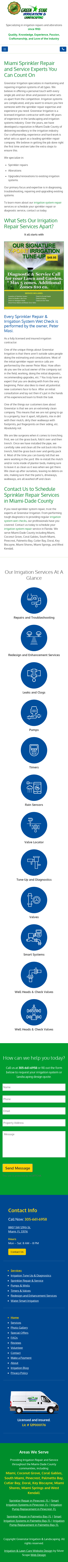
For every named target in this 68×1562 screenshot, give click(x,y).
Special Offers (19, 1332)
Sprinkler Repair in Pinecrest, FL (29, 1500)
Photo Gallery (19, 1327)
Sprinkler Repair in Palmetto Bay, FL (29, 1516)
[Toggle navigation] (5, 49)
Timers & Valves (21, 1290)
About (14, 1363)
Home (15, 1317)
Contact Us (17, 1251)
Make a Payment (21, 1357)
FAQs (14, 1337)
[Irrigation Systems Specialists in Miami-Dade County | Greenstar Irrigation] (34, 12)
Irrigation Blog (20, 1368)
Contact (16, 1353)
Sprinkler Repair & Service (27, 1280)
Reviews (16, 1342)
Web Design (38, 1555)
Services (16, 1270)
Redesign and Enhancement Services (34, 1295)
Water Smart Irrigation (25, 1300)
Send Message (17, 1168)
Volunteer (17, 1347)
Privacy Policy (19, 1373)
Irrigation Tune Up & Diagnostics (31, 1275)
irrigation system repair (48, 202)
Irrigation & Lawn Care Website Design (28, 1550)
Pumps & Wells (20, 1285)
